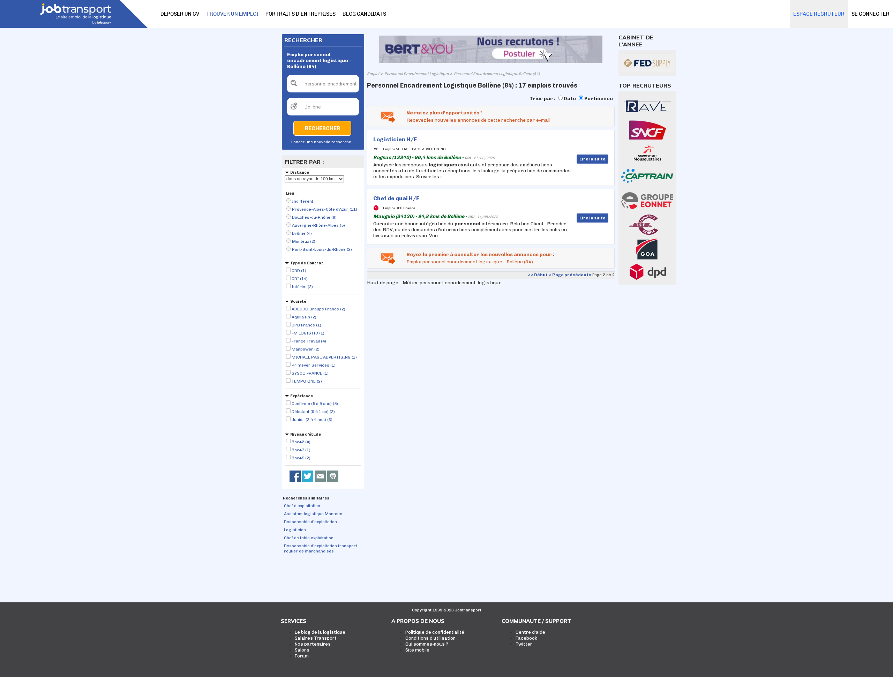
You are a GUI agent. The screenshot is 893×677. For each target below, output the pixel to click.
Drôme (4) (302, 233)
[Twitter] (307, 476)
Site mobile (417, 650)
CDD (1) (299, 270)
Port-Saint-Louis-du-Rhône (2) (322, 249)
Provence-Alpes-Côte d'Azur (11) (324, 209)
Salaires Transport (316, 638)
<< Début (538, 274)
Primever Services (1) (314, 365)
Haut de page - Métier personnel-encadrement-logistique (434, 283)
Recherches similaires (306, 498)
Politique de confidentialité (434, 632)
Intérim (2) (302, 286)
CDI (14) (300, 278)
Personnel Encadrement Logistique (416, 74)
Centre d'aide (530, 632)
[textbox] (323, 83)
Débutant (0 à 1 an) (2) (313, 411)
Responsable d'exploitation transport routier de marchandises (320, 548)
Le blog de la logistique (320, 632)
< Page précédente (570, 274)
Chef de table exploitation (308, 537)
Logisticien (295, 529)
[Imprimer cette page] (332, 476)
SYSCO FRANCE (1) (310, 373)
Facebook (526, 638)
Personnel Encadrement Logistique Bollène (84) (497, 74)
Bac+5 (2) (301, 458)
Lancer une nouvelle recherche (321, 142)
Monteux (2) (303, 241)
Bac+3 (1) (301, 449)
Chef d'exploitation (302, 505)
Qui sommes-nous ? (426, 644)
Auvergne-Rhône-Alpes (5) (318, 225)
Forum (302, 656)
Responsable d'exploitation (310, 521)
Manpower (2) (306, 349)
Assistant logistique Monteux (313, 513)
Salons (302, 650)
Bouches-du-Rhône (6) (314, 217)
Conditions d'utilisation (430, 638)
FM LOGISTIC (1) (308, 333)
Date (570, 98)
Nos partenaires (313, 644)
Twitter (524, 644)
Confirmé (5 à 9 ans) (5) (315, 403)
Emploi (373, 74)
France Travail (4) (309, 341)
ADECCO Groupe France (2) (318, 309)
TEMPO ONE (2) (307, 381)
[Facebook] (295, 476)
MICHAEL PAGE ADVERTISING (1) (324, 357)
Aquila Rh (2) (304, 317)
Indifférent (302, 201)
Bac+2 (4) (301, 441)
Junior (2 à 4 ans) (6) (312, 419)
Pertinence (598, 98)
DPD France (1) (306, 325)
